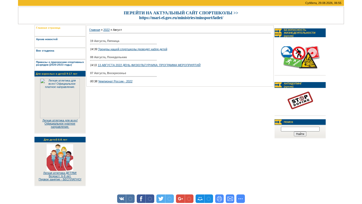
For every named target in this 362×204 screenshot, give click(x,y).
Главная (94, 29)
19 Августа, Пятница (104, 40)
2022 (106, 29)
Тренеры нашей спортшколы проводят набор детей (132, 49)
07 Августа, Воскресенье (108, 73)
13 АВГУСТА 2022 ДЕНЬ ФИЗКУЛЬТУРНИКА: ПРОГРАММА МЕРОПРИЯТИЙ (149, 65)
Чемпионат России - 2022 (115, 81)
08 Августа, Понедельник (108, 57)
